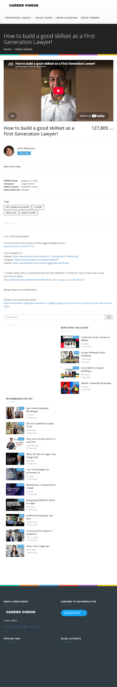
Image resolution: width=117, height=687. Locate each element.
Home (7, 49)
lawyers (38, 207)
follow (24, 153)
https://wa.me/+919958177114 (19, 246)
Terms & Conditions (13, 626)
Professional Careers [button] (17, 17)
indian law (11, 213)
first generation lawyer (17, 207)
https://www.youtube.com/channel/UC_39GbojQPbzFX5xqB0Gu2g (45, 256)
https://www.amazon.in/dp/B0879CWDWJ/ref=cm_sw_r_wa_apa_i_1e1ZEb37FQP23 (44, 279)
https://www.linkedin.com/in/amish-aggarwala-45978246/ (41, 263)
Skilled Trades (43, 17)
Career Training (90, 17)
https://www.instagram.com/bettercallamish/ (37, 259)
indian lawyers (28, 213)
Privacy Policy (33, 626)
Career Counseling (66, 17)
